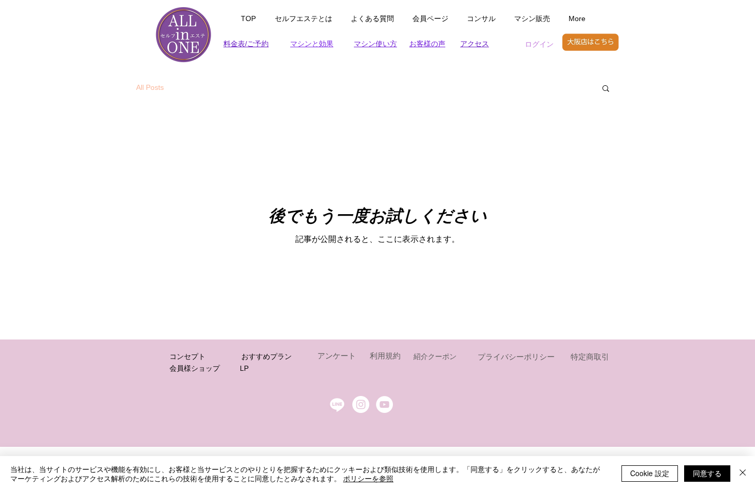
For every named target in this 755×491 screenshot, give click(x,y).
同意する (707, 473)
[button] (606, 89)
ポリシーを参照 (368, 478)
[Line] (337, 404)
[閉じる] (743, 473)
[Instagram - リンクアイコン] (360, 404)
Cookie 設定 (649, 473)
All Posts (150, 87)
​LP (244, 368)
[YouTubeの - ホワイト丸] (384, 404)
